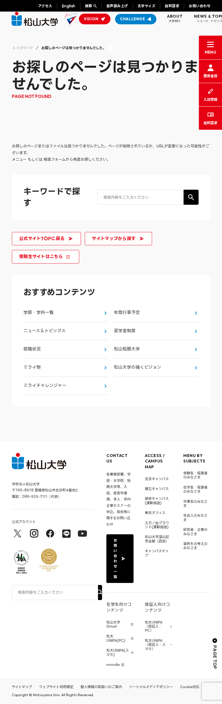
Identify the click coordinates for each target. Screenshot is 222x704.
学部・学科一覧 (38, 312)
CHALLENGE (132, 19)
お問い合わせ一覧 (115, 558)
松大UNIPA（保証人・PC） (153, 626)
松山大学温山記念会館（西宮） (157, 539)
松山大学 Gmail (113, 624)
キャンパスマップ (157, 553)
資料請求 (172, 6)
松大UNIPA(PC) (115, 638)
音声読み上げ (117, 6)
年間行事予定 (127, 312)
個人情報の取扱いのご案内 (101, 687)
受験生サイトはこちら (41, 256)
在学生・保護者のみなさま (195, 489)
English (68, 6)
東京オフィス (155, 512)
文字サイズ (146, 6)
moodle (113, 665)
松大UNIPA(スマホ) (117, 652)
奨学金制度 (125, 330)
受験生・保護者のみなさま (195, 475)
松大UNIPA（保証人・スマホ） (155, 645)
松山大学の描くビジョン (137, 367)
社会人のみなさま (195, 517)
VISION (91, 19)
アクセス (45, 6)
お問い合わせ (199, 6)
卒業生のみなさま (195, 503)
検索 (88, 6)
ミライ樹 (32, 367)
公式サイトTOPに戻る (41, 238)
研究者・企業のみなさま (195, 531)
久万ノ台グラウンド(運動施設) (157, 525)
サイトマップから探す (114, 238)
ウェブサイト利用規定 (56, 687)
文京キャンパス (157, 479)
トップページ (22, 48)
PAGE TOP (215, 657)
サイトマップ (22, 687)
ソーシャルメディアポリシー (151, 687)
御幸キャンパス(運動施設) (157, 500)
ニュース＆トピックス (44, 330)
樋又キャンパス (157, 488)
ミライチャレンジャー (44, 385)
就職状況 (32, 348)
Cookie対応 (189, 687)
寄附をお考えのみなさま (195, 546)
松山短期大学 (127, 348)
